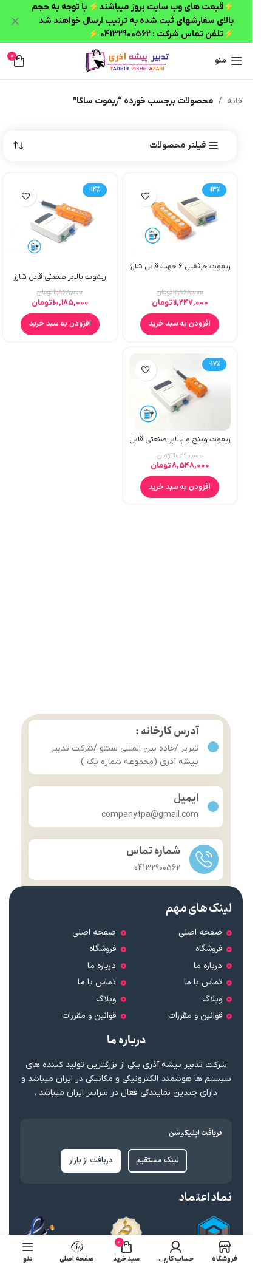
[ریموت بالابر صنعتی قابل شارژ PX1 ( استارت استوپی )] (60, 223)
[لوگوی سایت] (126, 60)
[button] (179, 324)
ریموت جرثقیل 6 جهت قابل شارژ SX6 (180, 272)
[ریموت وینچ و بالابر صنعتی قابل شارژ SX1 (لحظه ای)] (180, 392)
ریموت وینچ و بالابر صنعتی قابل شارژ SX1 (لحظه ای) (180, 445)
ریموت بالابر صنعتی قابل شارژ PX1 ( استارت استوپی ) (59, 282)
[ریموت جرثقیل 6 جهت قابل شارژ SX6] (180, 218)
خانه (235, 101)
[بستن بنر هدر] (15, 21)
